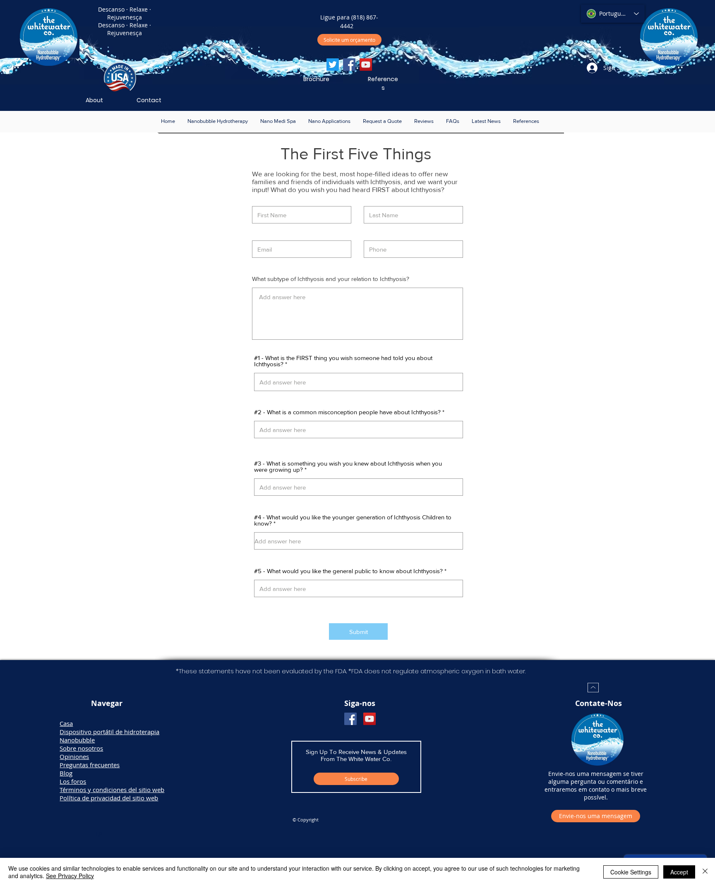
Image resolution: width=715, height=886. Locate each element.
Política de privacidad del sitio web (109, 798)
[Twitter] (332, 64)
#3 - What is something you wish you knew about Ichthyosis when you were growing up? (348, 466)
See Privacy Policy (70, 876)
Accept (679, 872)
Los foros (73, 781)
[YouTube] (366, 64)
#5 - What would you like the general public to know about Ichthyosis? (348, 571)
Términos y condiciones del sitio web (112, 789)
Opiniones (74, 756)
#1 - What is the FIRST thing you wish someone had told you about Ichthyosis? (343, 361)
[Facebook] (349, 64)
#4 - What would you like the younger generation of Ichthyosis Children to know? (352, 520)
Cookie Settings (630, 872)
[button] (217, 121)
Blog (66, 773)
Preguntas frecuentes (90, 765)
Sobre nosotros (81, 748)
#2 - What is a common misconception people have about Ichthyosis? (347, 412)
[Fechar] (705, 871)
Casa (66, 723)
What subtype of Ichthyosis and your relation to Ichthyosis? (330, 279)
